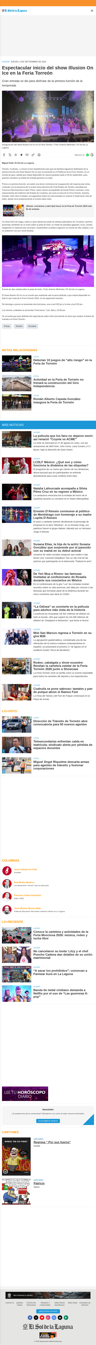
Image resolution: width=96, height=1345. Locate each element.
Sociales (32, 326)
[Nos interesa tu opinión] (48, 1295)
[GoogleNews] (54, 1317)
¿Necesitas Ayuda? (48, 1311)
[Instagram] (48, 1317)
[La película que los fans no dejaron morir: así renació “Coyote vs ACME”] (16, 442)
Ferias (7, 326)
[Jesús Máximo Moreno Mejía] (7, 910)
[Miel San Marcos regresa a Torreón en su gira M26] (16, 641)
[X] (10, 155)
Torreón (19, 326)
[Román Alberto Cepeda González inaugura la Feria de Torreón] (16, 402)
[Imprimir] (39, 155)
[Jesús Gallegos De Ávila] (7, 871)
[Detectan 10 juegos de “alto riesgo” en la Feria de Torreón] (16, 363)
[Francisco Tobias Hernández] (7, 897)
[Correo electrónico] (27, 155)
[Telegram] (21, 155)
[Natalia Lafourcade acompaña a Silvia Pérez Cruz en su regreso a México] (16, 494)
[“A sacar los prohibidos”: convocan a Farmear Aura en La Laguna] (16, 974)
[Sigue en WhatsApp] (88, 155)
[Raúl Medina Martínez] (7, 884)
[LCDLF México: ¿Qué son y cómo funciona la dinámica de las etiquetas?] (16, 469)
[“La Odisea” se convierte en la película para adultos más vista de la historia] (16, 613)
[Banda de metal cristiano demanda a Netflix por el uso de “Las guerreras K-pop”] (16, 993)
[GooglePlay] (66, 1317)
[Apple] (60, 1317)
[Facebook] (4, 155)
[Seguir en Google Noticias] (92, 155)
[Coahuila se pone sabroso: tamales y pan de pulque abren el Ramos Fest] (16, 694)
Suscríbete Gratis (48, 1121)
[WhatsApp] (16, 155)
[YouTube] (42, 1317)
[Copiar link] (33, 155)
